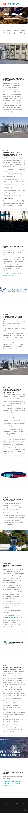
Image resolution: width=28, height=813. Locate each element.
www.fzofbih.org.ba (16, 617)
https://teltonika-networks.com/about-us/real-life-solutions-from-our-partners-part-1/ (13, 783)
